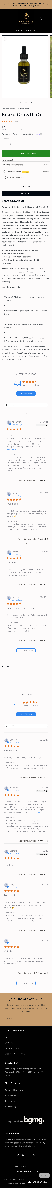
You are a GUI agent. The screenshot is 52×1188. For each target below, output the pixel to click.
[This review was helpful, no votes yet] (41, 480)
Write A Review (26, 393)
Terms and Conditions (14, 1090)
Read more (11, 449)
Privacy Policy (10, 1095)
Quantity (5, 139)
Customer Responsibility (15, 1054)
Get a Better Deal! (26, 153)
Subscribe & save (17, 171)
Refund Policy (10, 1107)
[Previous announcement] (4, 4)
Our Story (9, 1043)
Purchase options (9, 160)
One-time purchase (14, 165)
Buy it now (26, 193)
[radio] (4, 164)
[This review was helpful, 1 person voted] (41, 584)
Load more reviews (26, 650)
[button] (4, 18)
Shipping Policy (11, 1101)
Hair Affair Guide (12, 1048)
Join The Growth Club (26, 999)
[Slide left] (20, 102)
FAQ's (7, 1037)
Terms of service (12, 1183)
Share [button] (6, 666)
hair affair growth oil (17, 1179)
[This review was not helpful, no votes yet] (45, 480)
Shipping (4, 130)
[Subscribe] (44, 1018)
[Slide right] (31, 102)
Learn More (12, 1133)
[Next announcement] (47, 4)
